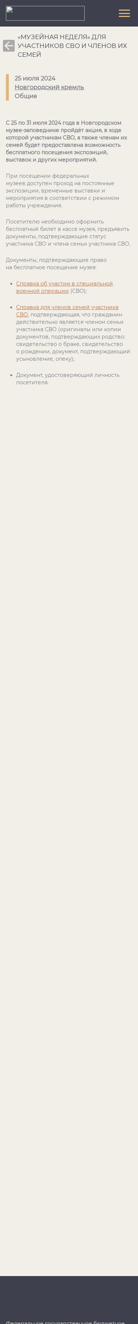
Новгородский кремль (49, 87)
